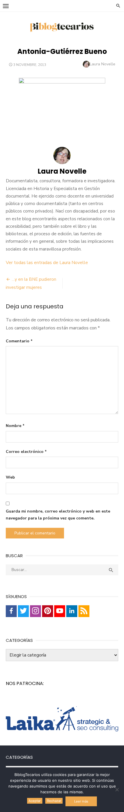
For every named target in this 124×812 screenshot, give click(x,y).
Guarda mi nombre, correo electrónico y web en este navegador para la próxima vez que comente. (58, 515)
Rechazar (54, 801)
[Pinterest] (47, 611)
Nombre (15, 425)
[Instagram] (35, 611)
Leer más (81, 801)
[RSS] (83, 611)
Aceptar (35, 801)
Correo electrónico (26, 451)
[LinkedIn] (71, 611)
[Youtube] (59, 611)
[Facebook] (11, 611)
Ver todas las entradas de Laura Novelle (47, 262)
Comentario (19, 341)
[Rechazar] (117, 789)
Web (10, 477)
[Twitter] (23, 611)
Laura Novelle (102, 64)
